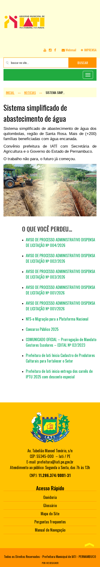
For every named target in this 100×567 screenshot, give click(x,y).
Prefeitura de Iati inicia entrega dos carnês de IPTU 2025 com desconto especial (59, 374)
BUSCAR (82, 62)
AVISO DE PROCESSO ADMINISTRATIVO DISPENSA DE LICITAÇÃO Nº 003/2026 (60, 274)
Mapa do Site (50, 513)
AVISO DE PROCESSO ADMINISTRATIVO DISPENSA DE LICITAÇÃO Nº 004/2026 (60, 242)
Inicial (10, 92)
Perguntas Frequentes (50, 522)
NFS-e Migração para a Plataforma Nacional (57, 319)
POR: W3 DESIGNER (50, 563)
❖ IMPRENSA (88, 49)
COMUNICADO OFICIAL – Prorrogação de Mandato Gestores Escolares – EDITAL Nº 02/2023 (61, 342)
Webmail (70, 49)
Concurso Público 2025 (42, 329)
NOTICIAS (30, 92)
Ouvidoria (50, 497)
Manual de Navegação (50, 530)
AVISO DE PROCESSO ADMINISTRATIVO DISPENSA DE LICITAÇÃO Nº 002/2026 (60, 258)
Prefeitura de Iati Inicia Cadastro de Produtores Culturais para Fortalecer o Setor (60, 358)
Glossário (50, 505)
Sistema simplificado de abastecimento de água (35, 113)
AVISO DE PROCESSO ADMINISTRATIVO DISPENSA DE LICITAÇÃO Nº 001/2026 (60, 290)
